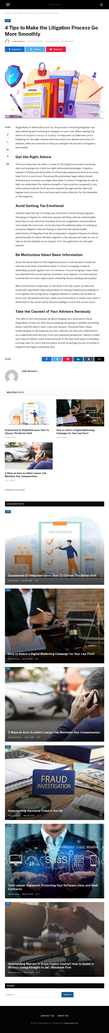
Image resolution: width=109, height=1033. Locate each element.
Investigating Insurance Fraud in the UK (35, 810)
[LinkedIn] (8, 149)
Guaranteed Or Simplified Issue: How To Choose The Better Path (27, 432)
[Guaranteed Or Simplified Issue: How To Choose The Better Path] (29, 412)
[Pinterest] (8, 156)
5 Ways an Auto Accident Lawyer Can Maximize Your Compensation (25, 475)
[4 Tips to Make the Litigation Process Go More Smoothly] (54, 88)
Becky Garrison (14, 816)
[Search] (101, 4)
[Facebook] (8, 135)
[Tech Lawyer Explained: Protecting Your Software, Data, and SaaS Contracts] (54, 861)
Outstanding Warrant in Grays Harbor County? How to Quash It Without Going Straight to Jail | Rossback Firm (51, 965)
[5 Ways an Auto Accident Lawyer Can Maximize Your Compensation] (29, 455)
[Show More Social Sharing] (69, 49)
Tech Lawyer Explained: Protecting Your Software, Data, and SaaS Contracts (53, 887)
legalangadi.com (71, 1023)
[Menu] (8, 4)
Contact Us (47, 1016)
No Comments (53, 41)
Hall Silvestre (19, 41)
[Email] (8, 164)
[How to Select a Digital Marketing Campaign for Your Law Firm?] (80, 412)
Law (8, 21)
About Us (63, 1016)
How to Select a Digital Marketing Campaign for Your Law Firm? (75, 432)
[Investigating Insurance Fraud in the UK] (54, 782)
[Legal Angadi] (54, 4)
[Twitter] (8, 142)
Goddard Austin (14, 737)
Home (7, 13)
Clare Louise (13, 581)
